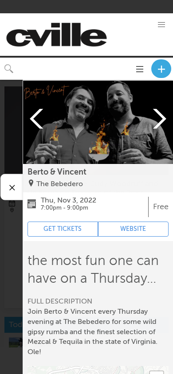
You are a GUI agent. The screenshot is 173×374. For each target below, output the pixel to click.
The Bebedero (59, 184)
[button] (161, 24)
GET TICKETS (62, 229)
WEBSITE (133, 229)
